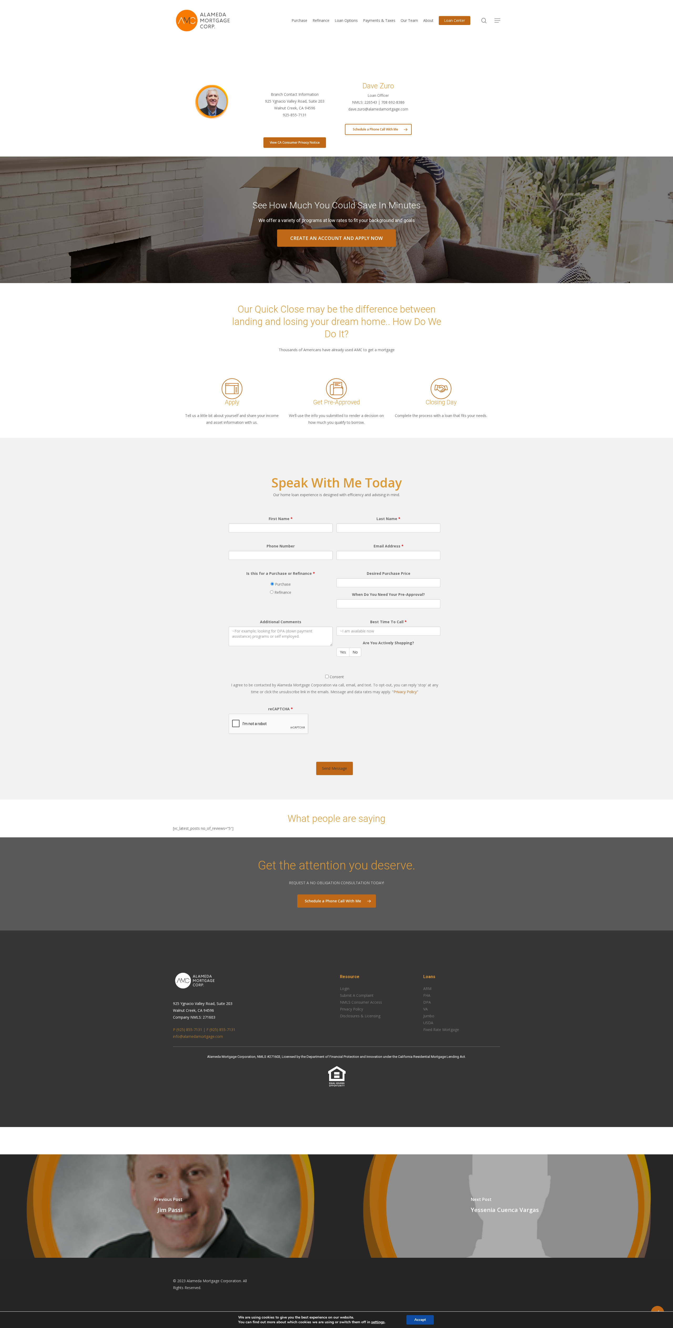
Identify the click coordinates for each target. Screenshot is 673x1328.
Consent (336, 676)
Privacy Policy (405, 691)
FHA (426, 995)
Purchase (282, 584)
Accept (420, 1319)
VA (425, 1009)
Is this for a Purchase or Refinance (280, 573)
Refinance (282, 592)
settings (378, 1322)
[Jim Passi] (168, 1205)
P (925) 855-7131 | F (191, 1029)
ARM (427, 988)
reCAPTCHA (280, 708)
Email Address (389, 546)
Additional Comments (280, 621)
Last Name (388, 518)
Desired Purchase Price (388, 573)
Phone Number (281, 546)
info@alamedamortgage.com (198, 1036)
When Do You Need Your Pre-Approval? (388, 594)
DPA (427, 1002)
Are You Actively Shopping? (388, 642)
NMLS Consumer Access (361, 1002)
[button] (497, 20)
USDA (428, 1022)
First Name (281, 518)
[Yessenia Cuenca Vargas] (504, 1205)
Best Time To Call (388, 621)
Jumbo (428, 1015)
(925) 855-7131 (222, 1029)
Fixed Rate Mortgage (441, 1029)
